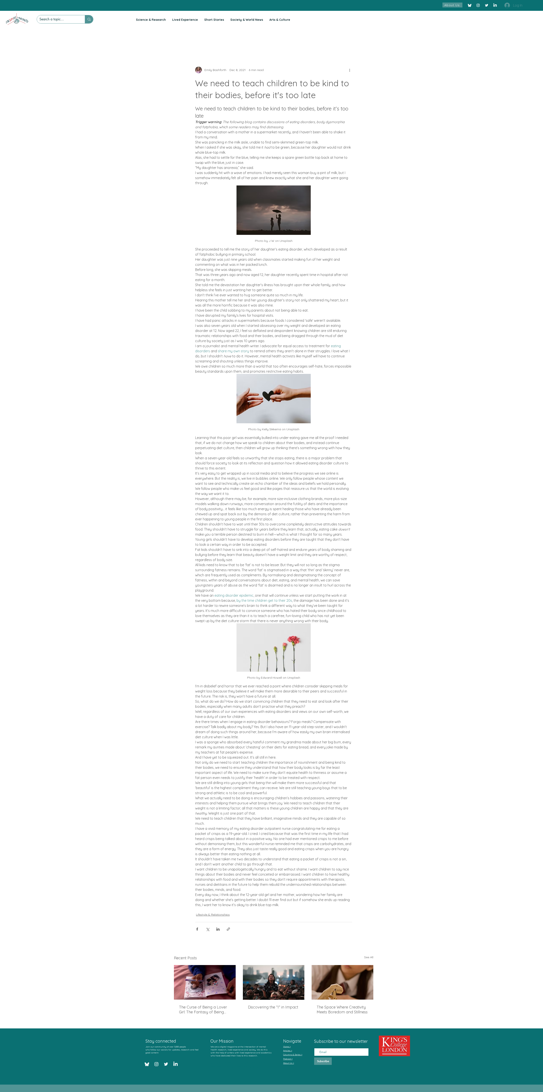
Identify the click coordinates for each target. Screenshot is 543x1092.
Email (318, 1044)
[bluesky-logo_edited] (469, 5)
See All (368, 957)
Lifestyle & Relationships (213, 914)
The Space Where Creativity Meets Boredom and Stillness (342, 1009)
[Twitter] (486, 5)
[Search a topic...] (89, 19)
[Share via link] (228, 929)
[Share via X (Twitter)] (208, 929)
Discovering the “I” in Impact (273, 1007)
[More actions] (349, 69)
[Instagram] (478, 5)
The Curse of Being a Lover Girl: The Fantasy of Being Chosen (203, 1009)
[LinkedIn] (495, 5)
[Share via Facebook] (197, 929)
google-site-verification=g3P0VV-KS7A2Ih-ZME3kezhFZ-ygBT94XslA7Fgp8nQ (239, 1064)
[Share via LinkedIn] (218, 929)
